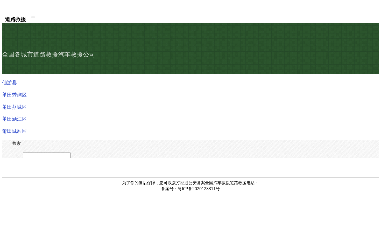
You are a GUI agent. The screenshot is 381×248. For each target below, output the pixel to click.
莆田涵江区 (14, 118)
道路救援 (15, 19)
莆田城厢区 (14, 130)
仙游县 (9, 82)
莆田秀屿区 (14, 94)
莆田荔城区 (14, 106)
